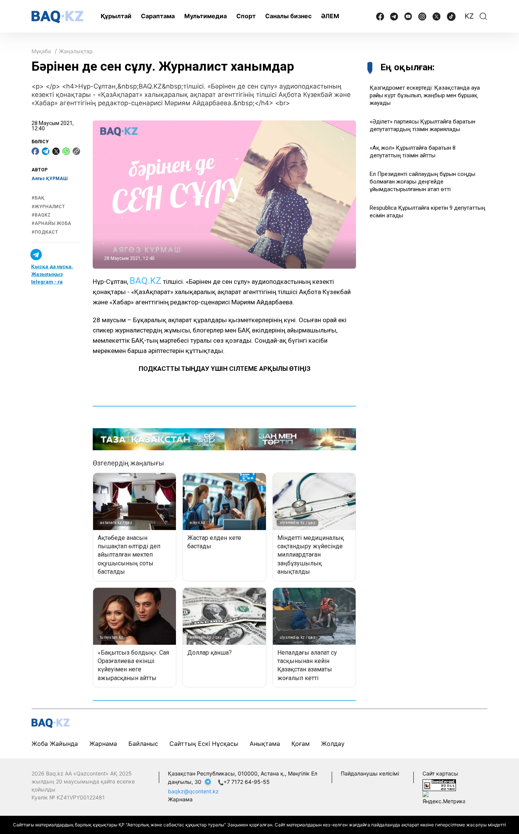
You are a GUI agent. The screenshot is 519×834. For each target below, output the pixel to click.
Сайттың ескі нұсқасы (203, 743)
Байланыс (143, 743)
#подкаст (45, 232)
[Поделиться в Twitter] (56, 151)
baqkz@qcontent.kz (193, 791)
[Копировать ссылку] (76, 151)
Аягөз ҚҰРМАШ (50, 178)
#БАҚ (38, 198)
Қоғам (300, 743)
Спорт (246, 16)
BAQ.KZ (145, 280)
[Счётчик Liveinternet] (439, 784)
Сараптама (158, 16)
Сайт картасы (440, 773)
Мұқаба (41, 51)
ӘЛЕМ (330, 16)
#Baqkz (41, 215)
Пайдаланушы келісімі (370, 773)
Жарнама (103, 743)
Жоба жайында (55, 743)
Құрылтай (116, 16)
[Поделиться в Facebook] (35, 151)
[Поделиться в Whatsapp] (66, 151)
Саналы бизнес (288, 16)
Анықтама (265, 743)
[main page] (57, 17)
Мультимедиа (205, 16)
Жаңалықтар (76, 51)
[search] (483, 16)
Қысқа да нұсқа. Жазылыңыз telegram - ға (52, 274)
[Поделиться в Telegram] (45, 151)
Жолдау (333, 743)
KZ (469, 16)
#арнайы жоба (51, 223)
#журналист (48, 206)
